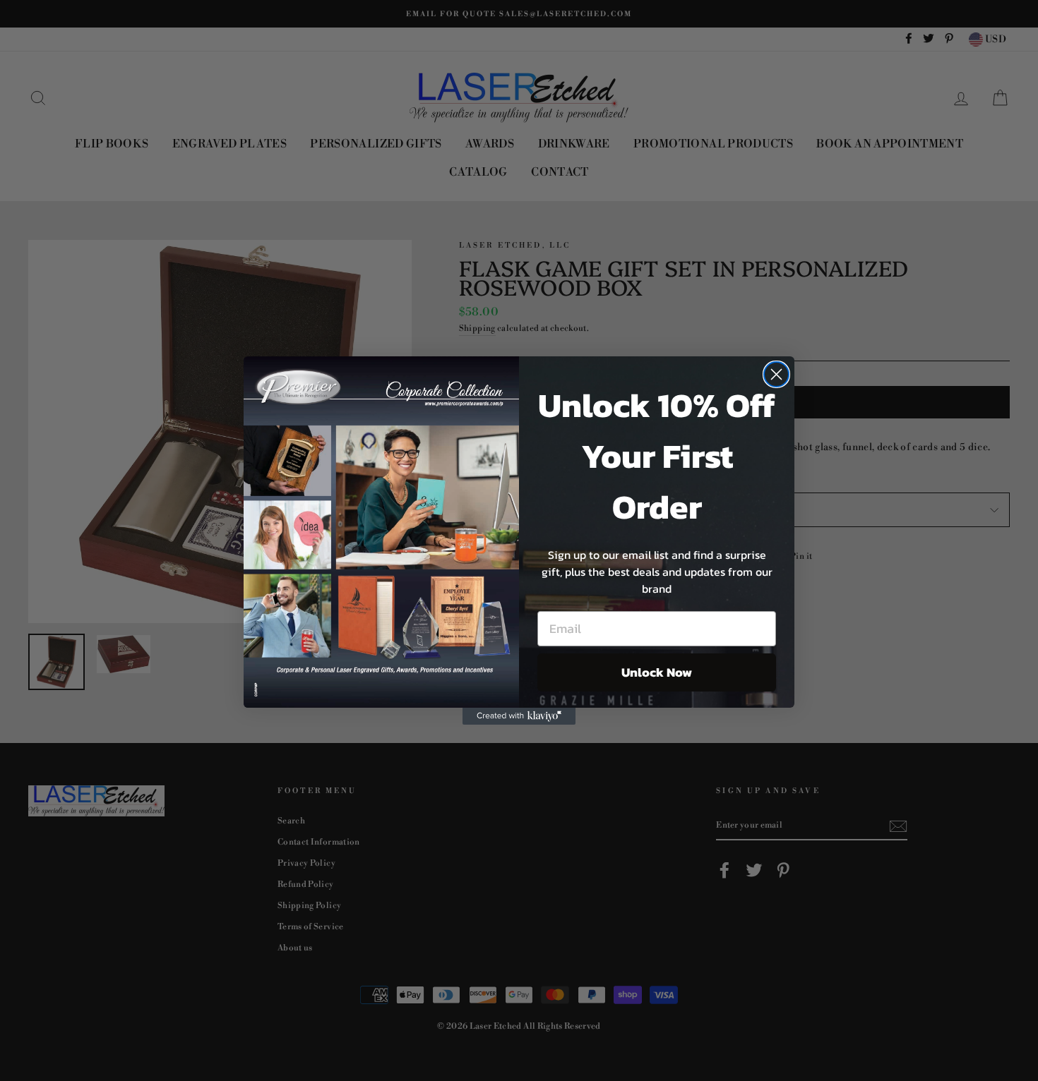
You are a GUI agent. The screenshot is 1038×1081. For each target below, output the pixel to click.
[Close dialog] (776, 374)
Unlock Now (656, 672)
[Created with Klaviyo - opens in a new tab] (519, 716)
